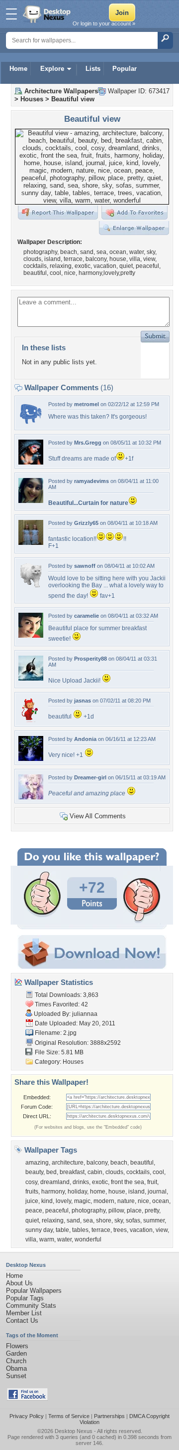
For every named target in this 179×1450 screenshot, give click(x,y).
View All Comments (98, 816)
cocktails (138, 1172)
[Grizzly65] (30, 542)
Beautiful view (72, 99)
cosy (31, 1182)
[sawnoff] (30, 585)
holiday (77, 1191)
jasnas (82, 701)
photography (88, 1210)
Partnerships (109, 1416)
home (97, 1191)
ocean (160, 1201)
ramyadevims (91, 481)
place (134, 1210)
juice (31, 1201)
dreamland (55, 1182)
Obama (16, 1368)
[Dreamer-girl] (30, 797)
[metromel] (30, 424)
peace (33, 1210)
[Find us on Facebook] (27, 1398)
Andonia (85, 739)
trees (120, 1229)
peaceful (57, 1210)
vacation (141, 1229)
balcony (97, 1162)
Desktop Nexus (73, 1431)
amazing (37, 1162)
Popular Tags (25, 1298)
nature (126, 1201)
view (162, 1229)
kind (47, 1201)
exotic (100, 1182)
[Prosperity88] (30, 678)
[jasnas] (30, 720)
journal (157, 1191)
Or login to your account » (104, 23)
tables (80, 1229)
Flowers (17, 1346)
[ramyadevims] (30, 500)
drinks (81, 1182)
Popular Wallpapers (34, 1290)
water (64, 1239)
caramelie (86, 616)
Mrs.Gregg (87, 443)
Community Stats (31, 1305)
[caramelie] (30, 635)
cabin (95, 1172)
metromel (86, 404)
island (136, 1191)
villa (30, 1239)
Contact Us (22, 1320)
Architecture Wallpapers (61, 91)
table (62, 1229)
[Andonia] (30, 758)
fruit (152, 1182)
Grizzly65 (86, 523)
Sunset (16, 1376)
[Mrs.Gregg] (30, 462)
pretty (152, 1210)
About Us (19, 1283)
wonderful (88, 1239)
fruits (31, 1191)
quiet (32, 1220)
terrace (100, 1229)
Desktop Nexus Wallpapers (48, 14)
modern (103, 1201)
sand (73, 1220)
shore (103, 1220)
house (116, 1191)
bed (51, 1172)
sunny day (39, 1229)
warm (46, 1239)
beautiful (142, 1162)
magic (82, 1201)
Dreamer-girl (90, 777)
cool (158, 1172)
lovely (63, 1201)
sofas (133, 1220)
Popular (124, 68)
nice (143, 1201)
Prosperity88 (90, 659)
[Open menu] (11, 14)
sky (118, 1220)
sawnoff (84, 566)
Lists (93, 68)
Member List (24, 1313)
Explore (52, 68)
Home (18, 68)
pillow (116, 1210)
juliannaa (84, 1013)
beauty (34, 1172)
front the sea (127, 1182)
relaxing (53, 1220)
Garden (16, 1353)
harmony (53, 1191)
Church (16, 1361)
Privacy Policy (26, 1416)
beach (118, 1162)
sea (88, 1220)
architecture (68, 1162)
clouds (114, 1172)
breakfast (72, 1172)
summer (154, 1220)
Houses (31, 99)
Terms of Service (69, 1416)
